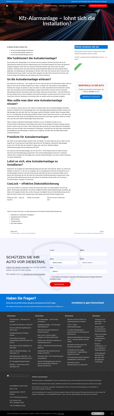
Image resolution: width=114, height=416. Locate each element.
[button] (111, 413)
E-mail (52, 250)
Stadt (51, 267)
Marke (52, 259)
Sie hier (61, 413)
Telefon (82, 250)
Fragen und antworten (68, 5)
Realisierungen (50, 5)
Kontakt (82, 5)
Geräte (37, 5)
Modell (82, 259)
